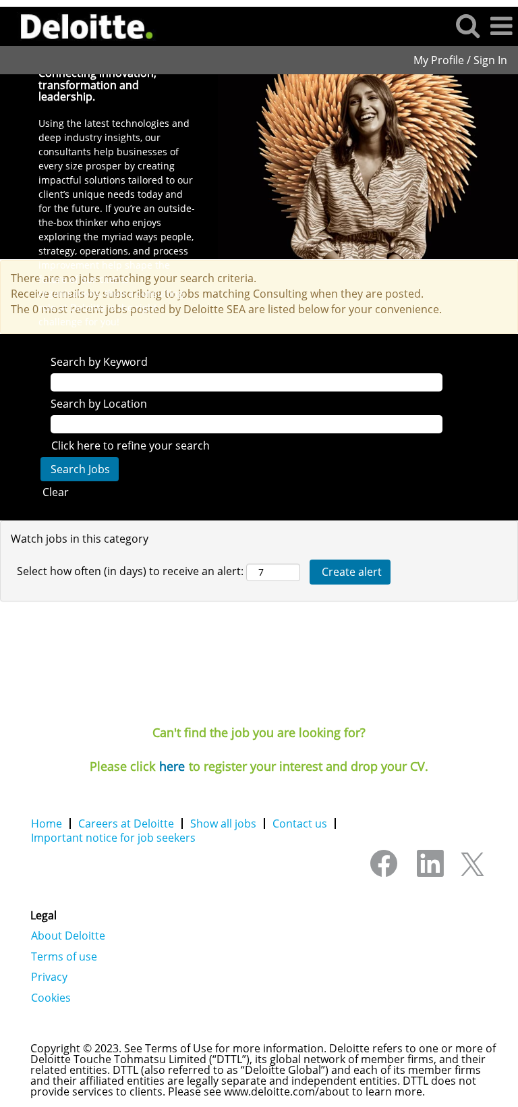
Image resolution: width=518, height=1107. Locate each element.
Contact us (299, 823)
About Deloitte (68, 935)
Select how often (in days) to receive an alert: (130, 571)
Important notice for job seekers (113, 837)
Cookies (51, 998)
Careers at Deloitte (126, 823)
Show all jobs (223, 823)
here (172, 766)
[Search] (467, 25)
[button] (501, 26)
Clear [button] (55, 492)
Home (46, 823)
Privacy (49, 977)
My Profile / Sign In (460, 60)
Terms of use (64, 956)
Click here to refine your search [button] (130, 445)
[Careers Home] (82, 25)
